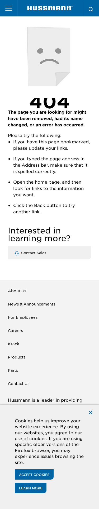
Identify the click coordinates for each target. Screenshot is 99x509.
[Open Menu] (8, 8)
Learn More (30, 488)
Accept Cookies (34, 474)
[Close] (90, 412)
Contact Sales (33, 252)
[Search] (91, 8)
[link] (50, 8)
